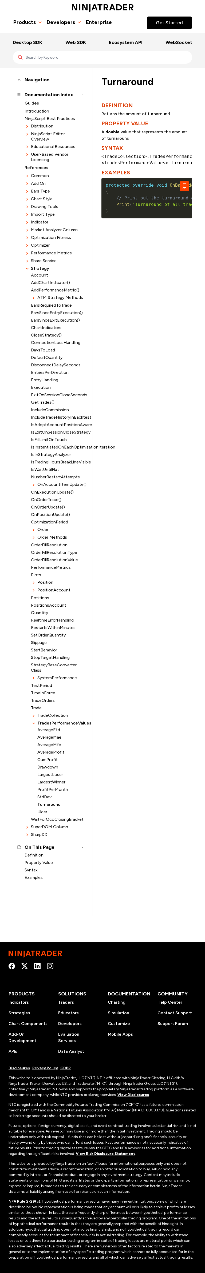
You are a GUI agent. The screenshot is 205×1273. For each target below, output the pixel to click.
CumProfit (47, 759)
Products (24, 22)
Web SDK (75, 42)
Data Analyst (71, 1051)
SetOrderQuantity (48, 635)
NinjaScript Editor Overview (48, 136)
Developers (60, 22)
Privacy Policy (45, 1068)
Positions (40, 597)
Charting (116, 1002)
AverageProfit (50, 752)
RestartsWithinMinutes (53, 627)
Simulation (118, 1012)
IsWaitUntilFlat (45, 469)
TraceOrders (43, 700)
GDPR (65, 1068)
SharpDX (39, 834)
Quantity (39, 612)
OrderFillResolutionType (54, 552)
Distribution (42, 126)
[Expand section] (27, 126)
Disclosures (19, 1068)
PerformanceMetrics (51, 567)
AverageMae (49, 737)
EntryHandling (44, 379)
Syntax (31, 869)
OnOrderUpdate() (48, 507)
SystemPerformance (57, 677)
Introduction (37, 111)
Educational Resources (53, 146)
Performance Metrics (51, 252)
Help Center (169, 1002)
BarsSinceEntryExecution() (57, 312)
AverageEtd (48, 729)
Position (45, 582)
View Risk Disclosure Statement (105, 1153)
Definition (34, 855)
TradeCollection (52, 715)
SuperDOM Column (49, 826)
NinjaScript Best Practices (50, 118)
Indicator (39, 222)
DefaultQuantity (46, 357)
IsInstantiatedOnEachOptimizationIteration (57, 447)
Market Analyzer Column (54, 229)
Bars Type (40, 191)
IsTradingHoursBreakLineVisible (57, 462)
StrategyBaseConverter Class (54, 667)
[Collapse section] (27, 268)
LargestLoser (50, 774)
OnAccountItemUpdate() (60, 484)
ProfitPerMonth (52, 789)
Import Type (43, 214)
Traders (66, 1002)
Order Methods (52, 537)
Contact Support (174, 1012)
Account (39, 275)
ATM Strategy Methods (60, 297)
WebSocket (178, 42)
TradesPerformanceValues (60, 723)
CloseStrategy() (46, 335)
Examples (34, 877)
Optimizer (40, 245)
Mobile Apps (120, 1034)
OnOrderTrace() (46, 499)
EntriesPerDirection (50, 372)
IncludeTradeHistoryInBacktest (57, 417)
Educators (68, 1012)
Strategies (19, 1012)
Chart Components (28, 1023)
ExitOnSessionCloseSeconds (57, 394)
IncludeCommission (50, 409)
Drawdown (47, 767)
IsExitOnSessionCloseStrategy (57, 432)
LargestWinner (51, 781)
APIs (13, 1051)
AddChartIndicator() (50, 282)
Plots (36, 574)
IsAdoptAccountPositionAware (57, 424)
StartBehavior (44, 649)
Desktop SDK (27, 42)
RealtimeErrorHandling (52, 620)
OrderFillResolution (49, 544)
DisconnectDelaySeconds (56, 364)
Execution (41, 387)
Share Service (44, 260)
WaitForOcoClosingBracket (57, 819)
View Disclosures (133, 1094)
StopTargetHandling (50, 657)
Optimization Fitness (51, 237)
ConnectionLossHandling (55, 342)
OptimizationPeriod (49, 522)
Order (42, 529)
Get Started (169, 23)
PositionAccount (53, 590)
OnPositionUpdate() (50, 514)
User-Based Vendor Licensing (49, 157)
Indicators (19, 1002)
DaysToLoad (43, 350)
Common (40, 175)
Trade (36, 707)
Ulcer (42, 811)
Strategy (40, 268)
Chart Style (42, 198)
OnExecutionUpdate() (52, 492)
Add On (38, 183)
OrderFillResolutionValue (54, 559)
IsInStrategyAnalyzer (51, 454)
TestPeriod (41, 685)
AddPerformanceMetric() (55, 290)
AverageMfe (49, 744)
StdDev (44, 796)
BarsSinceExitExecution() (55, 320)
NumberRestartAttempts (55, 476)
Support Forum (172, 1023)
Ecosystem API (126, 42)
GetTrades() (42, 402)
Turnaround (49, 804)
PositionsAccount (48, 605)
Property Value (39, 862)
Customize (119, 1023)
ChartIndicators (46, 327)
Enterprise (99, 22)
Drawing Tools (44, 206)
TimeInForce (43, 692)
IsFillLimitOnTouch (49, 439)
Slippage (39, 642)
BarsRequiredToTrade (51, 305)
